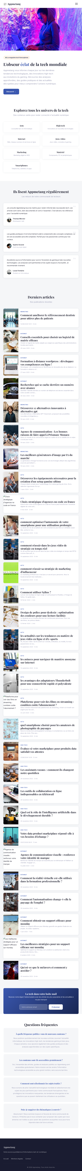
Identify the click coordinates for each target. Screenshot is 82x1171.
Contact (28, 1159)
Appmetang (12, 4)
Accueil (6, 1159)
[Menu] (76, 4)
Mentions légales (17, 1159)
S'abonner (56, 1007)
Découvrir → (11, 92)
